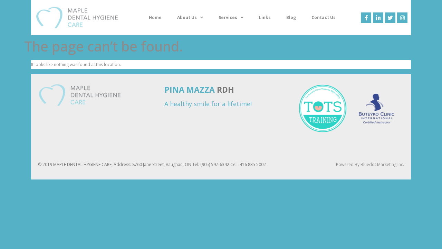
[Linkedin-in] (378, 17)
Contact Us (323, 17)
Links (265, 17)
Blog (291, 17)
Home (155, 17)
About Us (187, 17)
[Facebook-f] (366, 17)
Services (228, 17)
